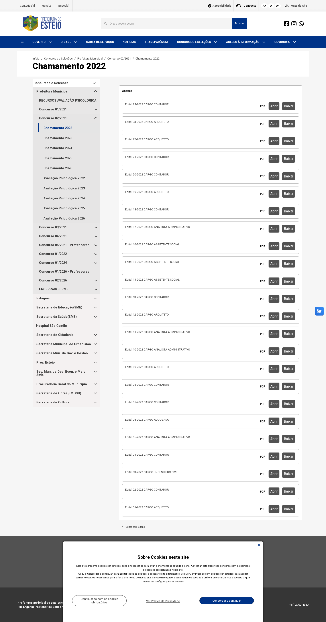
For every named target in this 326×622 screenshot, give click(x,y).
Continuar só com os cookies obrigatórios (99, 600)
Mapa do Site (299, 5)
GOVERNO (39, 42)
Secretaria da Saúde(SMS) (56, 316)
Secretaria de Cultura (52, 402)
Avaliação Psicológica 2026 (64, 218)
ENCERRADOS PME (54, 289)
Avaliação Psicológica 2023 (64, 188)
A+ (264, 5)
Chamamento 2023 (57, 138)
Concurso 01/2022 (53, 254)
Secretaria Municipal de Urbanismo (63, 344)
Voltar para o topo (134, 527)
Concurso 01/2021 (53, 109)
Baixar (288, 106)
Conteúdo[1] (27, 5)
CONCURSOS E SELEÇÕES (194, 42)
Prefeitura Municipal (90, 58)
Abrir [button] (274, 106)
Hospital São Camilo (51, 326)
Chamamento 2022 (147, 58)
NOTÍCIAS (129, 42)
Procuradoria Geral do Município (61, 384)
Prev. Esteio (45, 362)
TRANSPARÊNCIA (156, 42)
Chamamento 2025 (57, 158)
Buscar (239, 23)
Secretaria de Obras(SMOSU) (58, 393)
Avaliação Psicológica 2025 (64, 208)
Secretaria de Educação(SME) (59, 307)
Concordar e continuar (226, 600)
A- (277, 5)
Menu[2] (46, 5)
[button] (22, 42)
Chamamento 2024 (57, 148)
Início (36, 58)
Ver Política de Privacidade (163, 601)
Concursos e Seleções (58, 58)
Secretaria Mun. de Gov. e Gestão (62, 353)
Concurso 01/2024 (53, 262)
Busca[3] (63, 5)
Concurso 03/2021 (53, 227)
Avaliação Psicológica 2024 (64, 198)
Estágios (43, 298)
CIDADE (66, 42)
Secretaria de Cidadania (54, 335)
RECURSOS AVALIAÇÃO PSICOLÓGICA (67, 100)
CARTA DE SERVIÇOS (100, 42)
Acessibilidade (221, 5)
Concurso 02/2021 (119, 58)
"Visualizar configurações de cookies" (163, 581)
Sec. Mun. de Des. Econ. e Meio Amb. (60, 373)
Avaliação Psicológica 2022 (64, 178)
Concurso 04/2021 (53, 236)
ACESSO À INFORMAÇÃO (243, 42)
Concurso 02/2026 (53, 280)
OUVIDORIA (282, 42)
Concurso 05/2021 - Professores (64, 245)
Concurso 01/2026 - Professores (64, 271)
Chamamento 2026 (57, 168)
